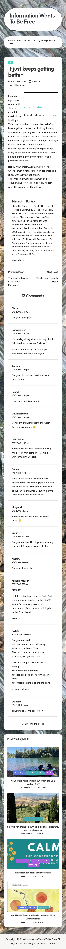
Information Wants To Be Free (32, 18)
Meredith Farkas (24, 201)
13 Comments (19, 85)
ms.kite (15, 630)
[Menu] (13, 30)
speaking (33, 865)
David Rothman (20, 413)
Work (49, 773)
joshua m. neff (19, 329)
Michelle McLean (20, 580)
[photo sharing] (41, 92)
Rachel (15, 391)
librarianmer (52, 115)
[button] (19, 260)
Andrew (16, 558)
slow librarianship (35, 773)
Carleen (16, 469)
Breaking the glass (33, 107)
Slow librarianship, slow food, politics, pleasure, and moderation (33, 828)
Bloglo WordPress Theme (41, 943)
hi (10, 62)
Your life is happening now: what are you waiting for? (33, 782)
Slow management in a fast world (33, 872)
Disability (19, 773)
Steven (15, 308)
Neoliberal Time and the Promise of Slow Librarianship (33, 917)
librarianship (23, 861)
